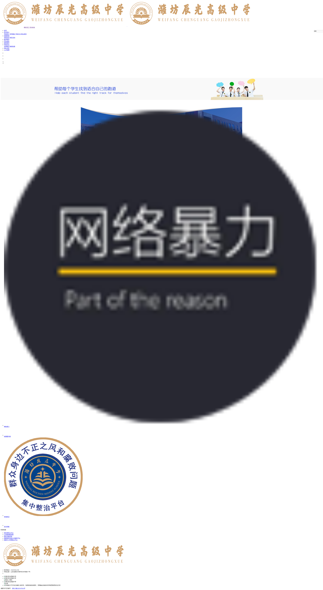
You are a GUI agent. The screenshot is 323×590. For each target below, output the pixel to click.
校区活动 (12, 37)
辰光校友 (32, 27)
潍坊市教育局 (8, 536)
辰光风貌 (6, 526)
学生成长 (6, 41)
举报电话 (6, 517)
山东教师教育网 (8, 534)
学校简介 (6, 34)
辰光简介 (6, 32)
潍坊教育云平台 (8, 533)
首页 (5, 30)
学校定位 (6, 44)
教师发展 (12, 46)
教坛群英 (24, 34)
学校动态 (6, 37)
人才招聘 (6, 50)
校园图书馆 (7, 436)
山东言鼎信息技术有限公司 (40, 588)
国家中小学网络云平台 (10, 540)
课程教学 (6, 43)
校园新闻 (6, 36)
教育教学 (6, 39)
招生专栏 (6, 48)
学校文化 (18, 34)
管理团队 (12, 34)
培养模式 (6, 46)
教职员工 (26, 27)
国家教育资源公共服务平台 (12, 538)
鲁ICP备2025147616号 (18, 588)
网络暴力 (6, 426)
